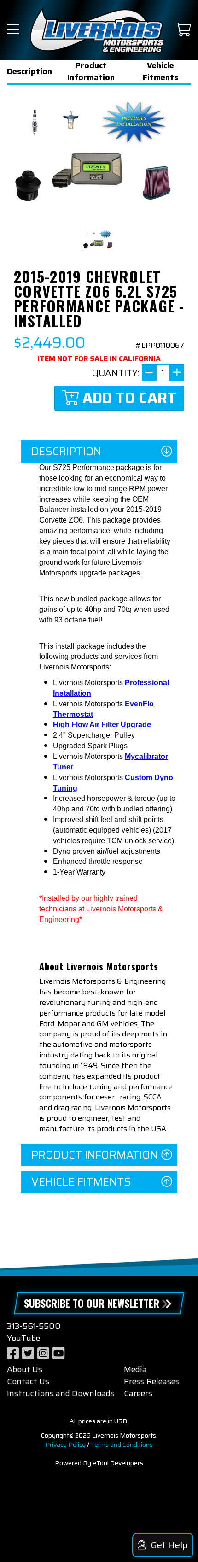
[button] (13, 30)
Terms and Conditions (122, 1444)
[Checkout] (183, 30)
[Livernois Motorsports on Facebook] (13, 1353)
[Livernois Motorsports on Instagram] (43, 1353)
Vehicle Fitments (160, 71)
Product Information (91, 71)
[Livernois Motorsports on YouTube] (58, 1353)
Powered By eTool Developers (99, 1463)
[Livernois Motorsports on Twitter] (28, 1353)
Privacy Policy (65, 1444)
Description (29, 71)
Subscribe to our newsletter (91, 1303)
